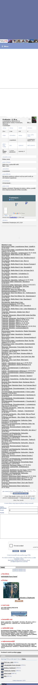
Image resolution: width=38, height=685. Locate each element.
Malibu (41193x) (15, 634)
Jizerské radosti (25, 623)
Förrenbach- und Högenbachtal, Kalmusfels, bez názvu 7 (19, 430)
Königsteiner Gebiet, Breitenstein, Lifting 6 (14, 285)
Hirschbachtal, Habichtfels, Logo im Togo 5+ (15, 277)
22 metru (22, 622)
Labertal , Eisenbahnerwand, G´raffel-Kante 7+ (16, 368)
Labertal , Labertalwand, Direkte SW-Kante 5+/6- (16, 364)
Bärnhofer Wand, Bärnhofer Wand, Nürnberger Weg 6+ (18, 382)
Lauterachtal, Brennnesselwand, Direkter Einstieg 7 (17, 455)
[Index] (19, 41)
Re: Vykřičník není (6, 623)
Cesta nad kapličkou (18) (8, 643)
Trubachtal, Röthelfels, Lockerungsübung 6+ (15, 328)
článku (24, 659)
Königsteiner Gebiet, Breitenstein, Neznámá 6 (16, 281)
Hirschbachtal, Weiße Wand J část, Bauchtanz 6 (16, 299)
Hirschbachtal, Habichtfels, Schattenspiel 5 (15, 253)
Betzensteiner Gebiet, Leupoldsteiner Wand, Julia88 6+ (18, 246)
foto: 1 (29, 122)
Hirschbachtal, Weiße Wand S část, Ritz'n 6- (15, 261)
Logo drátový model (6, 673)
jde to (34, 622)
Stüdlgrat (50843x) (23, 631)
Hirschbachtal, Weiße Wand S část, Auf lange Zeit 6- (18, 270)
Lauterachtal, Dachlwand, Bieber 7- (12, 465)
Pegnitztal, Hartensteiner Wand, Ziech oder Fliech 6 (17, 482)
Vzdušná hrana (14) (21, 643)
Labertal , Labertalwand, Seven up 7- (13, 363)
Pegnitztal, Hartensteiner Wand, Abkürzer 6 (15, 476)
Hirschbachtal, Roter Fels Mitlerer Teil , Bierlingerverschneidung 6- (13, 290)
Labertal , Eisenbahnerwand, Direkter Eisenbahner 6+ (18, 372)
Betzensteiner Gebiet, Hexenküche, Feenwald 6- (16, 334)
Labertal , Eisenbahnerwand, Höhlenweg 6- (15, 371)
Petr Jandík (12, 496)
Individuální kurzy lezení (9, 576)
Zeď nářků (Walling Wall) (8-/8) (9, 607)
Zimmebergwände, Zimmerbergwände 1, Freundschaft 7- (19, 401)
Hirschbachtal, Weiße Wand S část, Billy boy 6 (16, 254)
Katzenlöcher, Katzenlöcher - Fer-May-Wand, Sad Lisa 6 (19, 379)
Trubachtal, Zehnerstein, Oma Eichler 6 (14, 318)
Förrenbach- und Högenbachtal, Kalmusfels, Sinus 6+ (18, 443)
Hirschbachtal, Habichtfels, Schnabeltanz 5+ (15, 273)
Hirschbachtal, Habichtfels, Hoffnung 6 (13, 280)
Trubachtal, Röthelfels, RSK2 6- (11, 323)
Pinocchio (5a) (5, 609)
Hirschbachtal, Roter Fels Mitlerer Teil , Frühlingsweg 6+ (19, 293)
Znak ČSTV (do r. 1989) (7, 662)
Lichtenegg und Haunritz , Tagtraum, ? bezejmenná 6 (18, 411)
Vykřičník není (16, 623)
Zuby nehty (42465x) (22, 633)
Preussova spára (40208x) (9, 635)
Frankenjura (13, 217)
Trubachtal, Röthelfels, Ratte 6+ (11, 320)
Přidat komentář (24, 498)
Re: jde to (29, 622)
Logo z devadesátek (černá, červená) (10, 665)
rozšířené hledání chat (19, 571)
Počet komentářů (13, 498)
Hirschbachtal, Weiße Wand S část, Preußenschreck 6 (18, 257)
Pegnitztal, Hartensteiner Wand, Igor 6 (13, 478)
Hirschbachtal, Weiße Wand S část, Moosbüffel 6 (17, 267)
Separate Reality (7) (25, 646)
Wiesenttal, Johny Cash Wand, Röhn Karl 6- (15, 360)
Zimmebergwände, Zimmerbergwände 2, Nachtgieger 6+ (19, 395)
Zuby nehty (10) (32, 643)
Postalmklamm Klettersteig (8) (22, 645)
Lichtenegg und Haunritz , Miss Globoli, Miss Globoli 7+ (19, 417)
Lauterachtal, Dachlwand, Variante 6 (13, 471)
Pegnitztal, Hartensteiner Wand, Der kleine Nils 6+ (17, 479)
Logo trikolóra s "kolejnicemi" (8, 668)
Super (2, 622)
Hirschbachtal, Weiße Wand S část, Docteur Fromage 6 (19, 264)
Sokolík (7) (16, 646)
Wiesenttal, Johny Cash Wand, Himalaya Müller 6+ (17, 353)
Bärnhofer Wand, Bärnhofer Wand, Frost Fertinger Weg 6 (19, 385)
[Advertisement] (19, 19)
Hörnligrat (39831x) (22, 635)
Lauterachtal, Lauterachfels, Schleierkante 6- (15, 466)
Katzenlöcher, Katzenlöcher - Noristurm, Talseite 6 (17, 376)
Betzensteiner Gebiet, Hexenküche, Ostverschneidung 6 (19, 337)
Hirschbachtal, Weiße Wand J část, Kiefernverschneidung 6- (12, 303)
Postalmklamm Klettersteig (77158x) (11, 630)
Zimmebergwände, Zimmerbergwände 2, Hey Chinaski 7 (19, 388)
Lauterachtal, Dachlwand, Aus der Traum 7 (15, 470)
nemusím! (8, 622)
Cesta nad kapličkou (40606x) (28, 634)
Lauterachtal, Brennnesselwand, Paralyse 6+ (15, 446)
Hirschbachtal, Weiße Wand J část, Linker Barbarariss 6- (19, 309)
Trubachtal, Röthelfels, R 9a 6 (11, 324)
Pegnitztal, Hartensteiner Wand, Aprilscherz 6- (16, 486)
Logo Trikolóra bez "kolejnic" (8, 670)
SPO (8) (10, 645)
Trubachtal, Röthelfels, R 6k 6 (11, 321)
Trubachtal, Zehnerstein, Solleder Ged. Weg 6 (16, 312)
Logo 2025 (3, 676)
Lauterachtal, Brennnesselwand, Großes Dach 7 (16, 427)
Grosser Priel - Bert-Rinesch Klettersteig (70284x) (17, 631)
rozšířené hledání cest (19, 569)
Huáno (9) (4, 645)
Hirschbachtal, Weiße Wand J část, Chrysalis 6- (16, 305)
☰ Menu (5, 46)
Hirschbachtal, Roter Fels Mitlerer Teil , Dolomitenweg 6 (19, 296)
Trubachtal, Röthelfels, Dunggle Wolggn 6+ (15, 326)
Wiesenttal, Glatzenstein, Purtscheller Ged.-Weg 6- (17, 347)
